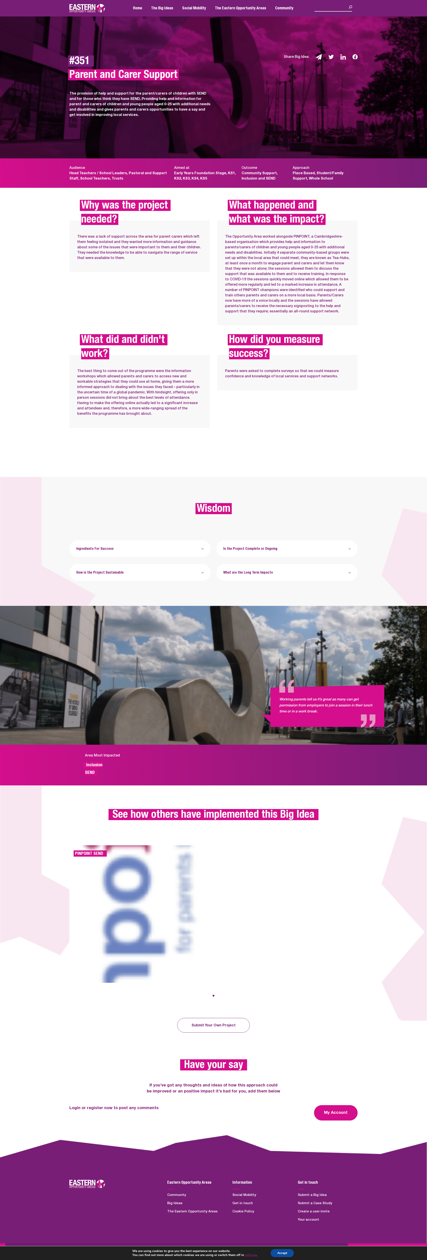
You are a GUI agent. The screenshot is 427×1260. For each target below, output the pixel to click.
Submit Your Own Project (213, 1025)
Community (284, 8)
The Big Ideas (162, 8)
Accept (282, 1253)
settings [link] (250, 1255)
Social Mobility (194, 8)
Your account (308, 1219)
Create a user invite (314, 1211)
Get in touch (242, 1203)
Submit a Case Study (315, 1203)
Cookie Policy (243, 1211)
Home (137, 8)
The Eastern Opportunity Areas (240, 8)
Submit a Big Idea (312, 1195)
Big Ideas (174, 1203)
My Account (336, 1113)
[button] (213, 996)
